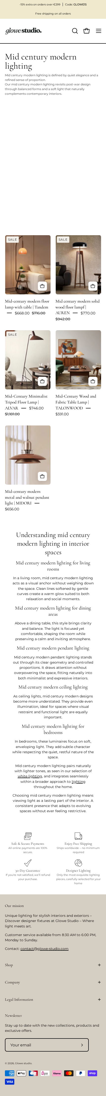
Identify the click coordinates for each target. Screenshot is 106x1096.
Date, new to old (20, 205)
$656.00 (12, 509)
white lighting (30, 776)
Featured (15, 138)
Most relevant (18, 147)
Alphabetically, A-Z (21, 163)
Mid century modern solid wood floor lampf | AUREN (77, 307)
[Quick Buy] (42, 286)
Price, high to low (21, 189)
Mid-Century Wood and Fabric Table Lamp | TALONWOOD (75, 402)
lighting (79, 782)
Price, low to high (21, 180)
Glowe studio (23, 1063)
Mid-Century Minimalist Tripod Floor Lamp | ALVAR (26, 402)
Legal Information (19, 999)
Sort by (10, 129)
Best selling (17, 155)
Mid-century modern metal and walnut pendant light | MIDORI (27, 497)
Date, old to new (20, 197)
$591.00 (62, 414)
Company (12, 982)
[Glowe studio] (23, 30)
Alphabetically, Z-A (21, 172)
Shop (9, 964)
